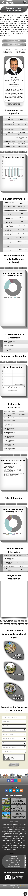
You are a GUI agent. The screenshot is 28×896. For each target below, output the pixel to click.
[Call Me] (16, 103)
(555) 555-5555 (14, 86)
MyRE (20, 887)
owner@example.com (14, 84)
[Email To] (19, 780)
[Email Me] (19, 103)
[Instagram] (11, 103)
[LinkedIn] (14, 103)
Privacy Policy (22, 885)
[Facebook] (9, 103)
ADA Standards (9, 887)
